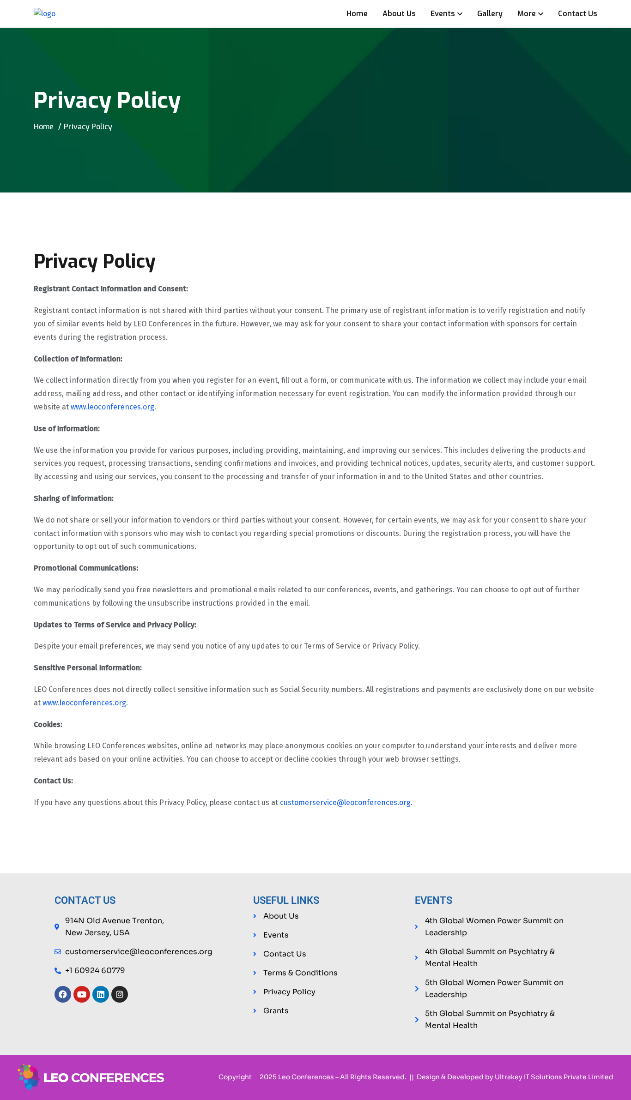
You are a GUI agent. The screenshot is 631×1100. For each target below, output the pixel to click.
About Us (399, 13)
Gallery (490, 13)
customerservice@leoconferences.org (345, 802)
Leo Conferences (306, 1077)
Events (443, 13)
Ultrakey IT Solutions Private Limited (554, 1077)
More (526, 13)
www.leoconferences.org (112, 407)
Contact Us (577, 13)
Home (357, 13)
